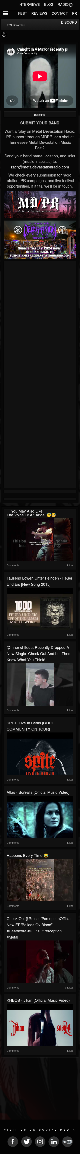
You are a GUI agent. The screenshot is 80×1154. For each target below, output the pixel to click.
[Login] (70, 4)
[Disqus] (40, 319)
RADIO (63, 4)
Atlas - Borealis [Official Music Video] (38, 792)
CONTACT (60, 13)
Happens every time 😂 (27, 855)
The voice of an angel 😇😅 (31, 514)
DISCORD (69, 22)
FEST (22, 13)
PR (74, 13)
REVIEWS (39, 13)
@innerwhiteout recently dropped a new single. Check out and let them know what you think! (39, 653)
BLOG (48, 4)
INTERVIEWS (29, 4)
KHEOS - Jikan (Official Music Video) (38, 1000)
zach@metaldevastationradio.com (40, 167)
